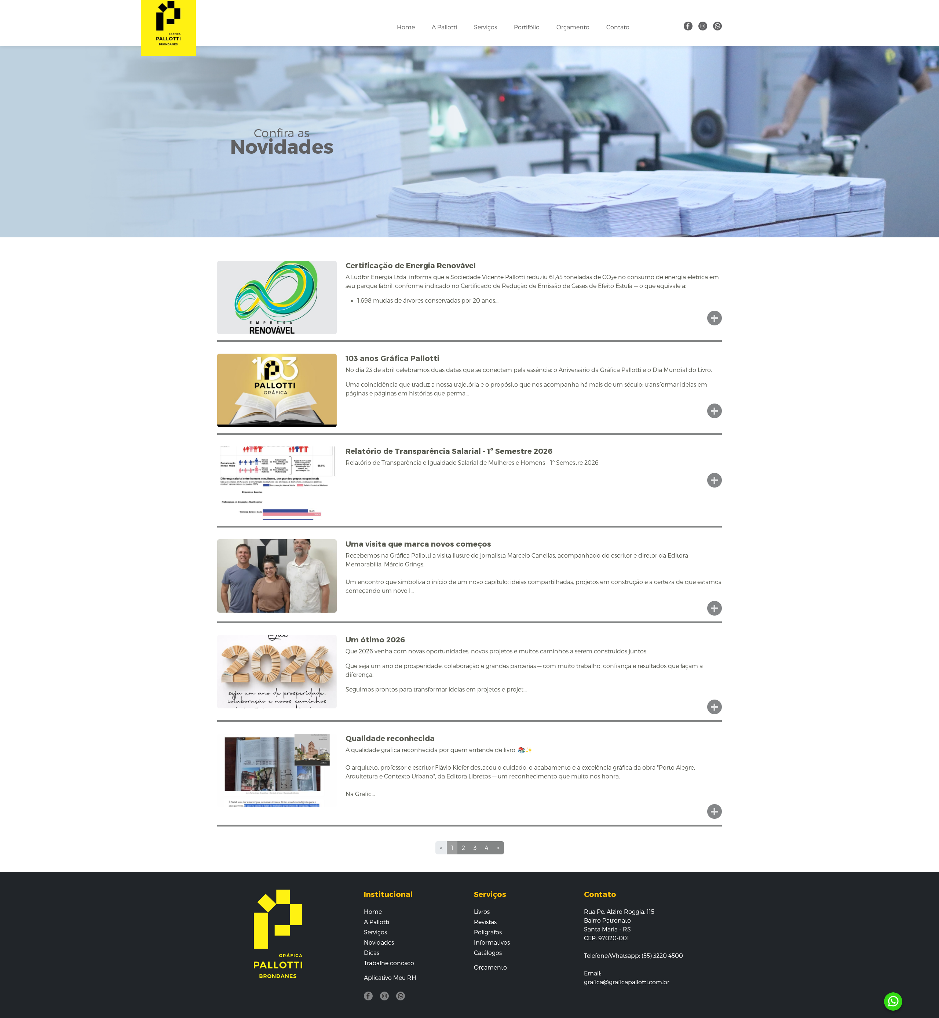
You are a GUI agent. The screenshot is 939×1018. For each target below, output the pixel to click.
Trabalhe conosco (389, 962)
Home (406, 26)
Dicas (371, 952)
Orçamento (572, 26)
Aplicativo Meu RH (390, 977)
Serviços (485, 26)
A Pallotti (444, 26)
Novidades (379, 942)
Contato (617, 26)
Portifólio (527, 26)
